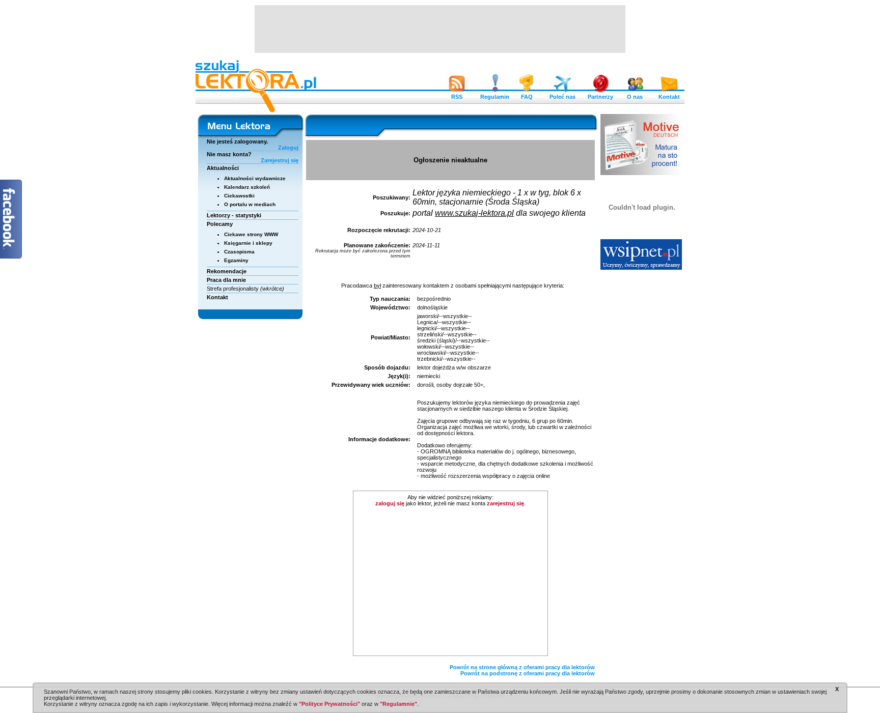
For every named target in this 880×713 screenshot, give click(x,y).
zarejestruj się (505, 503)
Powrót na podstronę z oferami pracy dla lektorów (527, 673)
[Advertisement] (440, 28)
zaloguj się (389, 503)
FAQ (527, 97)
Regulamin (494, 97)
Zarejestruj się (279, 160)
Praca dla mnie (226, 280)
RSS (456, 97)
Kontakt (669, 97)
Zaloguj (288, 148)
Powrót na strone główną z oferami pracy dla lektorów (522, 667)
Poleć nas (562, 97)
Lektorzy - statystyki (234, 215)
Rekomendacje (226, 271)
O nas (635, 97)
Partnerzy (600, 97)
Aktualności (223, 168)
